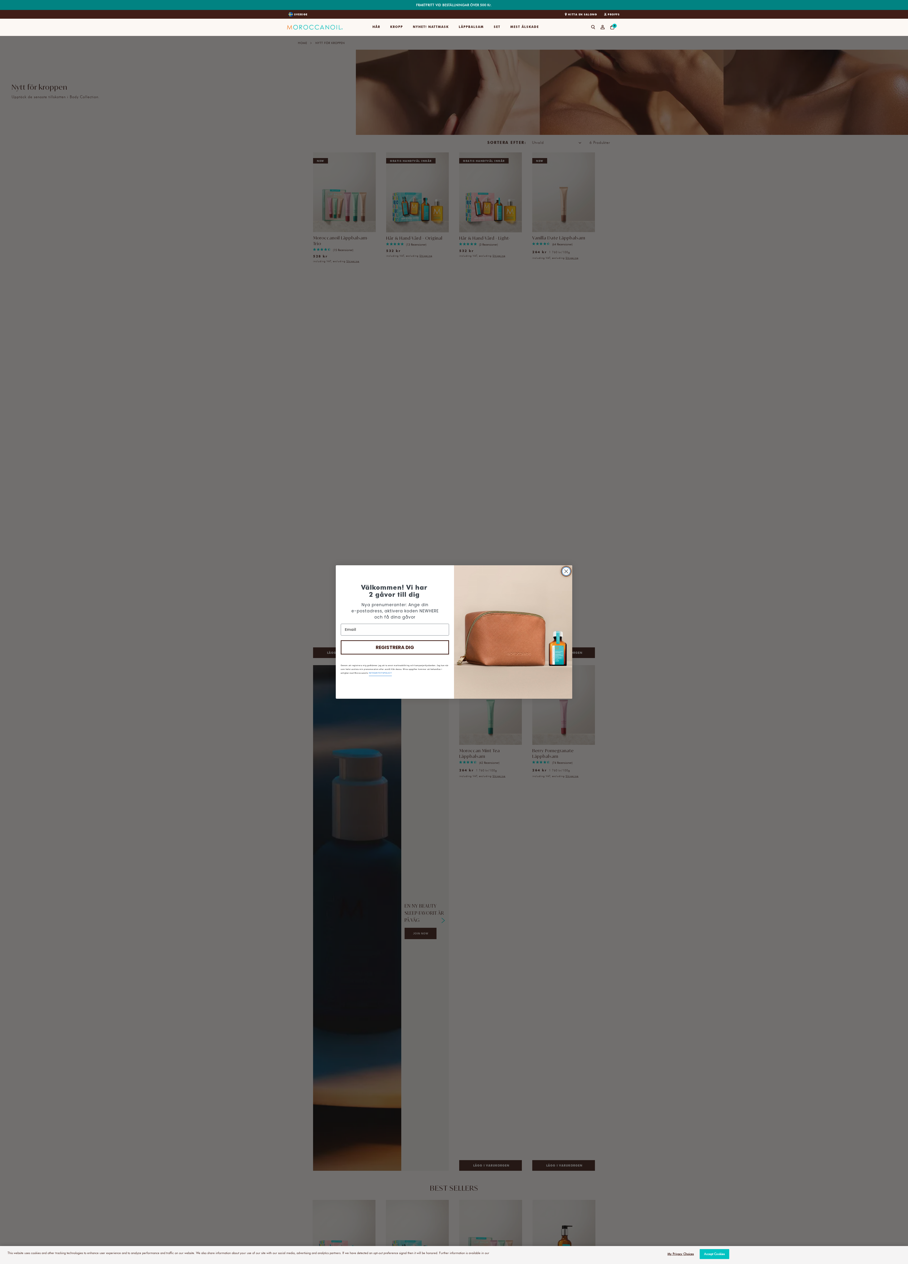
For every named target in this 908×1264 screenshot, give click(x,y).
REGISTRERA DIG (395, 647)
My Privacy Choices (681, 1254)
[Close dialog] (566, 571)
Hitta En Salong (582, 14)
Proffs (614, 14)
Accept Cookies (714, 1254)
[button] (376, 27)
